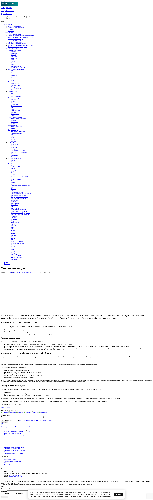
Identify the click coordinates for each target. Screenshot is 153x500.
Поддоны (14, 253)
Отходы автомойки (17, 126)
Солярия (13, 87)
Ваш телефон (42, 417)
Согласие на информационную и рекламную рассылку (35, 420)
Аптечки (14, 58)
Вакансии (11, 31)
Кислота (13, 99)
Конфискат (14, 219)
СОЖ (13, 71)
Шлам (13, 206)
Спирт (13, 224)
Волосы (13, 120)
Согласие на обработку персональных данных (71, 418)
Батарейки (14, 205)
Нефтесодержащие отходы (16, 69)
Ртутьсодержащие (16, 96)
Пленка (13, 201)
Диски (13, 190)
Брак (12, 184)
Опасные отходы (13, 91)
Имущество (14, 221)
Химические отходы (14, 98)
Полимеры (14, 200)
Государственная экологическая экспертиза (21, 35)
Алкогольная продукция (15, 158)
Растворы (14, 112)
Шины (13, 168)
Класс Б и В (15, 53)
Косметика (14, 245)
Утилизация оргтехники (11, 452)
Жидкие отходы (12, 125)
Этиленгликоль (16, 110)
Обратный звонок (6, 14)
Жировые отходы (16, 166)
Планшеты (14, 147)
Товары (13, 217)
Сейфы (13, 233)
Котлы (13, 237)
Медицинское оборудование (19, 197)
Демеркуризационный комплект (21, 193)
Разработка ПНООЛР (14, 40)
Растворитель (15, 114)
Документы (14, 165)
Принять (118, 494)
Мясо (13, 139)
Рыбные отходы (16, 138)
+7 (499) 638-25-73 (6, 8)
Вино (13, 160)
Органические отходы (18, 131)
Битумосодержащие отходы (19, 176)
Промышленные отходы (18, 195)
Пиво (13, 162)
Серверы (14, 146)
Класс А (13, 51)
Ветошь (13, 189)
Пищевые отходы (13, 130)
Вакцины (14, 56)
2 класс (13, 93)
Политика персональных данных (14, 433)
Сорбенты (14, 109)
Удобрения (14, 104)
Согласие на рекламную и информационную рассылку (20, 435)
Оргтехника (11, 142)
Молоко (13, 141)
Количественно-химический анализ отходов (21, 45)
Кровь (13, 59)
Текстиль (14, 174)
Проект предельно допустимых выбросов (20, 37)
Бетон (13, 181)
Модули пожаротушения (18, 243)
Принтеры (14, 155)
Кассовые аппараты (17, 241)
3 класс (13, 94)
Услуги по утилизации (11, 48)
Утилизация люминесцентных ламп (15, 450)
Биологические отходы (15, 117)
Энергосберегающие (17, 90)
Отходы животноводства (18, 118)
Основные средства (17, 257)
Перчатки (14, 63)
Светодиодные (15, 85)
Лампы (10, 82)
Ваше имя (4, 417)
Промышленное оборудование (20, 213)
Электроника (15, 203)
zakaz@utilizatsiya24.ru (7, 11)
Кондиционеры (16, 179)
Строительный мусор (17, 192)
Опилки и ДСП (16, 256)
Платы (13, 154)
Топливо (14, 79)
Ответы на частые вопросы (16, 27)
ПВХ (12, 187)
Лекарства (14, 61)
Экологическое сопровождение (17, 47)
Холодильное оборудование (19, 211)
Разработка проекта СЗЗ (15, 42)
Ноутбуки (14, 157)
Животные (14, 122)
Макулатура (15, 171)
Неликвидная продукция (18, 209)
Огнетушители (15, 232)
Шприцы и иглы (16, 66)
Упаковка (14, 216)
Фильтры (14, 230)
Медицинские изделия (18, 67)
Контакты (7, 264)
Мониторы (14, 144)
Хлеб (12, 136)
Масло (13, 72)
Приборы (14, 259)
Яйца (13, 134)
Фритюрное (18, 74)
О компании (8, 24)
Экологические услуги (11, 32)
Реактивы (14, 101)
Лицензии (7, 260)
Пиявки (13, 64)
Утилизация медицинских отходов (14, 447)
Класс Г (13, 55)
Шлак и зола (15, 208)
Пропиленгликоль (16, 106)
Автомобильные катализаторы (20, 185)
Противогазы (15, 254)
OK (2, 486)
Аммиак (13, 115)
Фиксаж (13, 248)
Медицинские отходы (14, 50)
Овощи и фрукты (16, 133)
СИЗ (12, 227)
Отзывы (10, 29)
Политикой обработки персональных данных (39, 418)
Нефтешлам (14, 75)
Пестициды (14, 102)
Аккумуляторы (15, 170)
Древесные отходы (17, 177)
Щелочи (13, 107)
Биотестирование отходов (15, 39)
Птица (13, 123)
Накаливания (15, 83)
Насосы (13, 235)
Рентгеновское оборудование (20, 214)
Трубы (13, 251)
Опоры (13, 238)
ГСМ (12, 77)
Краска (13, 182)
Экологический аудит (14, 34)
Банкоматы (14, 225)
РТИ (12, 229)
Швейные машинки (17, 240)
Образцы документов (14, 26)
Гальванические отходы (18, 198)
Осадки (13, 128)
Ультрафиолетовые (17, 88)
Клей (12, 249)
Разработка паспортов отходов (17, 43)
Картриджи (14, 149)
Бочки (13, 246)
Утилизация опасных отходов (13, 448)
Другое (10, 163)
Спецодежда (15, 222)
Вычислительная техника (19, 152)
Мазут (13, 80)
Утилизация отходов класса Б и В (14, 453)
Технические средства (18, 150)
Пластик (13, 173)
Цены (6, 262)
